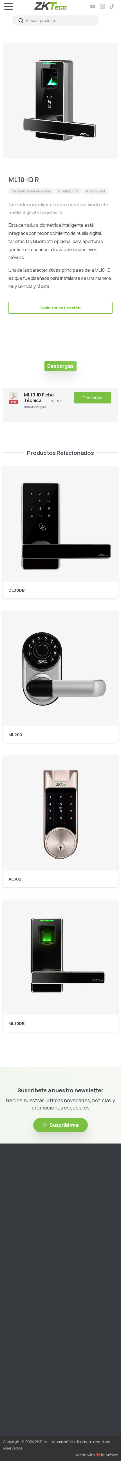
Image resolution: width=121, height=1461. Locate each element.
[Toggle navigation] (8, 6)
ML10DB (16, 1023)
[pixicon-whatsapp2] (55, 1221)
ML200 (15, 735)
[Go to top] (105, 1440)
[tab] (60, 366)
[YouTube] (93, 6)
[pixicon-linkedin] (38, 1221)
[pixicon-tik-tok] (46, 1221)
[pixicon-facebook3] (21, 1221)
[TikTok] (112, 6)
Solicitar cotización (60, 308)
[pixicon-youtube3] (29, 1221)
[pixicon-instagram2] (12, 1221)
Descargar (93, 397)
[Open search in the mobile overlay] (55, 20)
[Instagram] (102, 6)
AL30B (14, 879)
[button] (109, 53)
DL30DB (16, 590)
